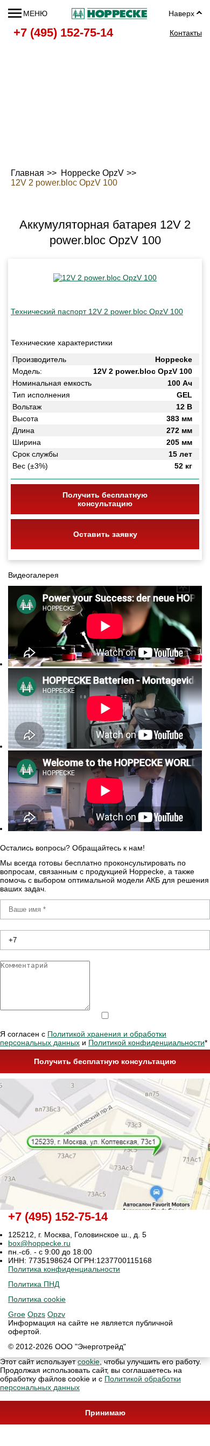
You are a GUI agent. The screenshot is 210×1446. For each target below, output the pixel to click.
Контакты (186, 33)
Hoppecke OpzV (92, 173)
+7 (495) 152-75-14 (63, 32)
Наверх (181, 13)
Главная (27, 173)
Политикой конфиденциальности (146, 1042)
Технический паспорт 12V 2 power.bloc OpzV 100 (97, 311)
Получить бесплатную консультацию (105, 1061)
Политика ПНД (33, 1284)
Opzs (36, 1314)
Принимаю (105, 1412)
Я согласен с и (103, 1038)
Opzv (56, 1314)
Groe (16, 1314)
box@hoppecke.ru (39, 1243)
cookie (89, 1361)
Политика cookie (37, 1299)
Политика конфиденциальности (64, 1269)
